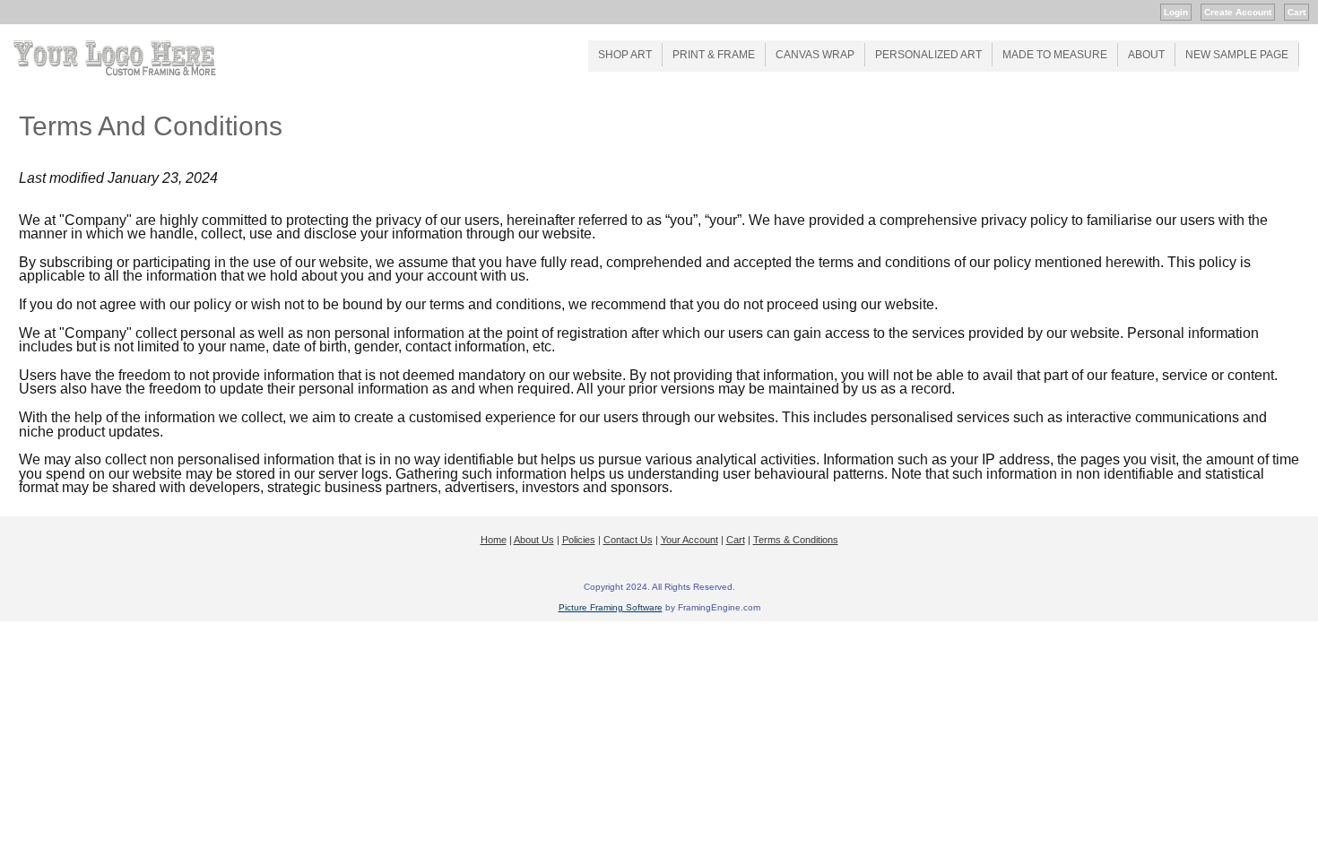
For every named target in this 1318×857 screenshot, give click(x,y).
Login (1176, 12)
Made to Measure (1054, 54)
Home (494, 539)
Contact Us (628, 539)
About (1146, 54)
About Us (534, 539)
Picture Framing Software (611, 607)
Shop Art (625, 54)
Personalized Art (928, 54)
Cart (1296, 12)
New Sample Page (1236, 54)
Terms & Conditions (795, 539)
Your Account (689, 539)
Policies (578, 539)
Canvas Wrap (815, 54)
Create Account (1237, 12)
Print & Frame (713, 54)
